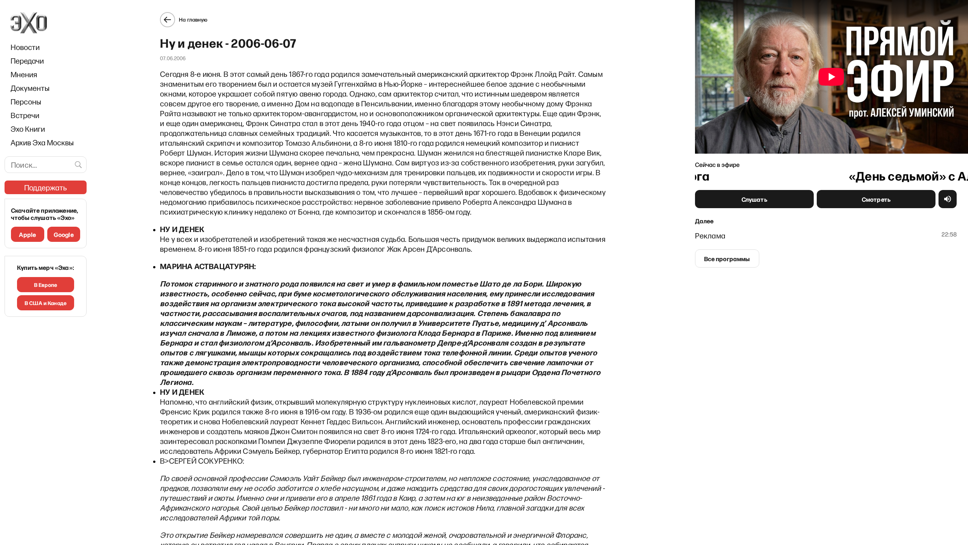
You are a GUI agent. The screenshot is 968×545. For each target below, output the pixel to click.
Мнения (24, 74)
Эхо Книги (28, 129)
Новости (25, 47)
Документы (30, 88)
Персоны (26, 101)
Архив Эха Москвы (42, 142)
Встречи (25, 115)
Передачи (27, 60)
